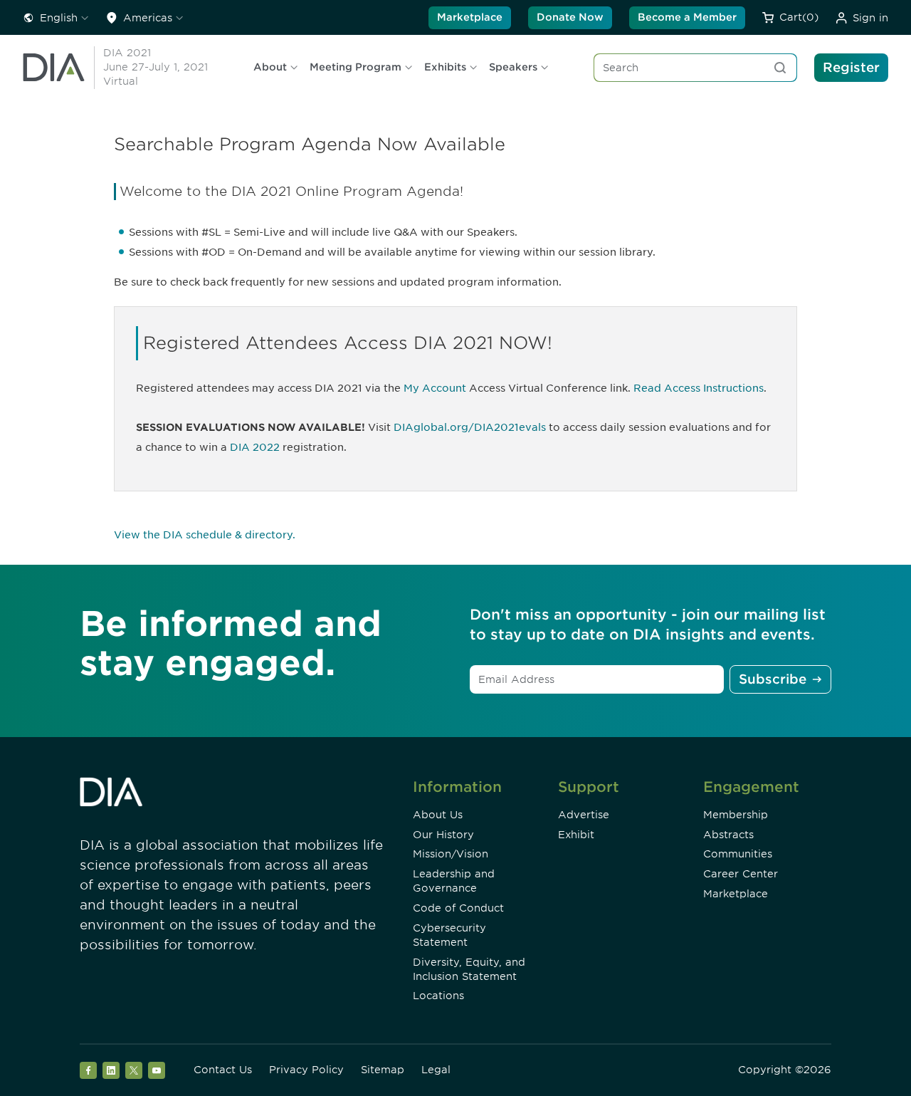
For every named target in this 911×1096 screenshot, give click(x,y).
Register (851, 67)
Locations (438, 995)
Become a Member (687, 17)
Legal (436, 1069)
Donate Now (570, 17)
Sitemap (382, 1069)
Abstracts (728, 834)
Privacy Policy (306, 1069)
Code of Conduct (458, 908)
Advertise (583, 814)
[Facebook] (88, 1070)
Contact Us (223, 1069)
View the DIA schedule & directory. (204, 535)
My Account (435, 388)
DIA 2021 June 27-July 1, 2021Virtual (155, 67)
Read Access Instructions (698, 388)
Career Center (740, 874)
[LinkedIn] (111, 1070)
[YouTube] (156, 1070)
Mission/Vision (450, 854)
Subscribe (772, 679)
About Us (438, 814)
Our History (443, 834)
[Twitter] (133, 1070)
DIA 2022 (255, 447)
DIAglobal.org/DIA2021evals (470, 427)
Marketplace (469, 17)
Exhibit (576, 834)
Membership (735, 814)
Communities (737, 854)
